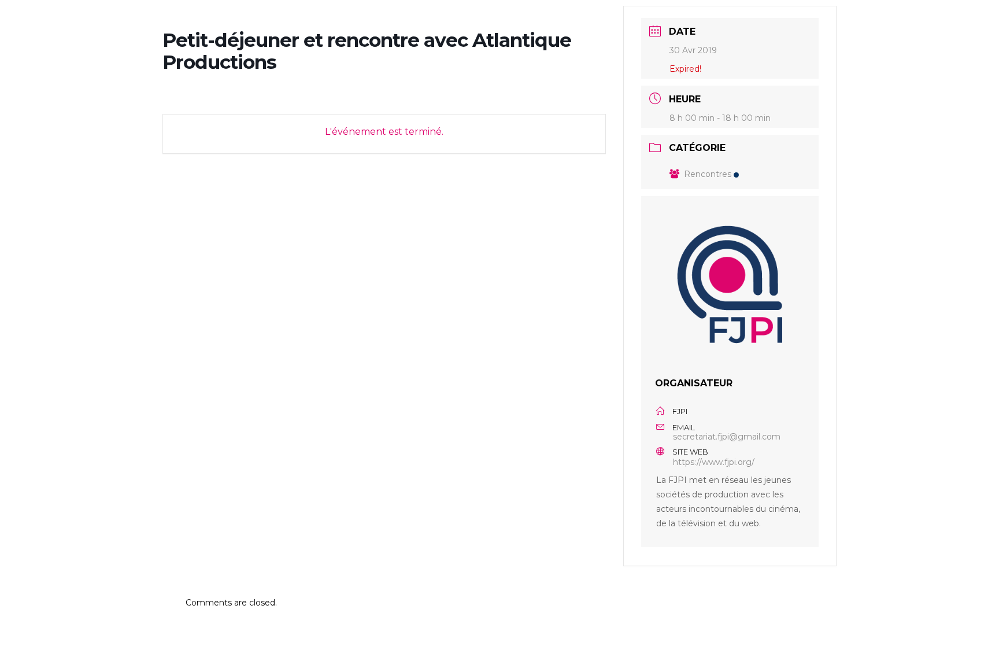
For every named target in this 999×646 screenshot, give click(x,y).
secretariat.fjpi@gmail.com (726, 437)
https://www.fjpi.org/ (713, 462)
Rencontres (707, 174)
